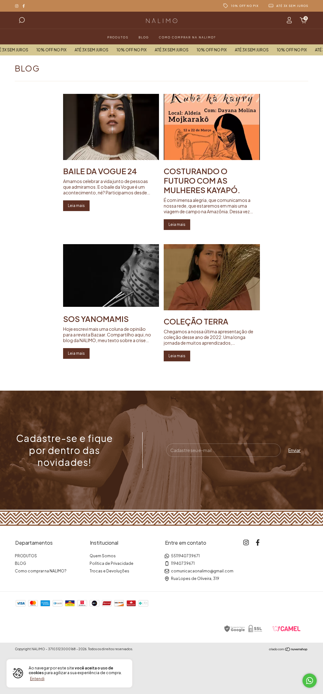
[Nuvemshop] (288, 649)
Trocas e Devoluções (109, 571)
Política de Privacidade (111, 563)
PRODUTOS (117, 37)
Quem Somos (103, 555)
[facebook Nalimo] (24, 5)
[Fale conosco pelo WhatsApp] (309, 681)
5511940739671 (185, 555)
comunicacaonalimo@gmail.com (202, 571)
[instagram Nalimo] (17, 5)
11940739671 (183, 563)
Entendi (37, 678)
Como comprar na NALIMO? (187, 37)
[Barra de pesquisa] (22, 21)
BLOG (143, 37)
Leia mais (76, 205)
